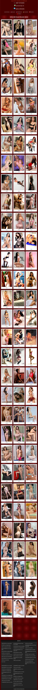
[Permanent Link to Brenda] (31, 356)
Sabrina (19, 539)
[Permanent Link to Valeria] (19, 279)
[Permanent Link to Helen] (19, 434)
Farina (7, 133)
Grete (31, 423)
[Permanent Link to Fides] (7, 86)
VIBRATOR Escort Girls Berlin (17, 679)
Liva (19, 268)
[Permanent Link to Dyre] (7, 279)
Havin (19, 307)
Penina (19, 500)
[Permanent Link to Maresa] (31, 182)
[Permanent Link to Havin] (19, 298)
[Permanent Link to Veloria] (7, 356)
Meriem (19, 384)
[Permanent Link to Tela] (31, 105)
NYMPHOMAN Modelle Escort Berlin (30, 657)
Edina (19, 481)
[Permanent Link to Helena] (19, 182)
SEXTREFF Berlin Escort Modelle (6, 678)
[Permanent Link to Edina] (19, 472)
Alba (6, 210)
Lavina (7, 326)
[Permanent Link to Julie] (19, 240)
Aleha (19, 171)
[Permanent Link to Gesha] (19, 453)
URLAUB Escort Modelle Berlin (17, 676)
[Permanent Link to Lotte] (31, 144)
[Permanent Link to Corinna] (19, 356)
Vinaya (31, 287)
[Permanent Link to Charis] (19, 47)
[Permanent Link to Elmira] (31, 376)
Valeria (19, 287)
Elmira (31, 384)
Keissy (19, 597)
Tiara (19, 423)
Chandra (31, 326)
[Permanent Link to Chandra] (31, 318)
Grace (7, 442)
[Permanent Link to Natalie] (7, 182)
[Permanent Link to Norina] (31, 434)
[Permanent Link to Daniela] (31, 492)
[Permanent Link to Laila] (7, 492)
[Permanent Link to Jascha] (7, 47)
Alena (7, 75)
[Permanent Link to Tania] (19, 86)
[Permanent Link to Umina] (7, 163)
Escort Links (3, 661)
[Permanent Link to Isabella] (19, 105)
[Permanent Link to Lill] (31, 202)
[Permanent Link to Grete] (31, 414)
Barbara (31, 616)
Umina (7, 171)
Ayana (7, 403)
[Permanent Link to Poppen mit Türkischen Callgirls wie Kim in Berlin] (31, 569)
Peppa (7, 268)
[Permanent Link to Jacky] (31, 240)
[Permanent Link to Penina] (19, 492)
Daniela (31, 500)
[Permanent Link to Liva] (19, 260)
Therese (7, 423)
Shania (31, 481)
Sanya (31, 345)
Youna (31, 268)
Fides (7, 94)
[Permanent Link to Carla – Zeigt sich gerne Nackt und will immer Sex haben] (19, 608)
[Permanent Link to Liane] (19, 337)
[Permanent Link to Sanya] (31, 337)
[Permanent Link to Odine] (7, 453)
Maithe (19, 519)
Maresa (31, 191)
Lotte (31, 152)
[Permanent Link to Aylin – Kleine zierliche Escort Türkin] (7, 588)
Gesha (19, 461)
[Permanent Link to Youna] (31, 260)
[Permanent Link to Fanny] (31, 86)
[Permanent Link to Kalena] (7, 105)
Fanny (31, 94)
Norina (31, 442)
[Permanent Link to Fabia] (19, 221)
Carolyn (7, 345)
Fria (31, 75)
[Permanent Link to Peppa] (7, 260)
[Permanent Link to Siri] (31, 124)
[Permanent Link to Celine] (7, 298)
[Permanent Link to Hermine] (7, 550)
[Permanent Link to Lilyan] (31, 28)
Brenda (31, 365)
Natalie (7, 191)
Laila (6, 500)
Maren (31, 229)
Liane (19, 345)
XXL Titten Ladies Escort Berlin (18, 681)
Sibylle (7, 577)
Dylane (31, 307)
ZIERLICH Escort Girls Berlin (17, 683)
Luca (19, 133)
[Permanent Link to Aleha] (19, 163)
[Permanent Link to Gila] (19, 318)
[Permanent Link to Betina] (7, 530)
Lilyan (31, 36)
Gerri (31, 597)
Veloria (7, 365)
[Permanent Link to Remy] (7, 28)
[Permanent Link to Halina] (7, 472)
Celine (7, 307)
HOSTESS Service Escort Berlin (18, 654)
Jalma (7, 229)
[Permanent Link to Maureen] (7, 511)
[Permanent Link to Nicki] (7, 144)
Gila (19, 326)
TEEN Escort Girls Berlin (17, 667)
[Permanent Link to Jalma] (7, 221)
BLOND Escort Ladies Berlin (6, 653)
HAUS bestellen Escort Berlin (17, 652)
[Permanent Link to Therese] (7, 414)
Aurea (7, 249)
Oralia (19, 75)
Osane (31, 539)
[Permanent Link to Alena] (7, 66)
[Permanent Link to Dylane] (31, 298)
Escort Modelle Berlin (19, 1)
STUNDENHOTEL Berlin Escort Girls (7, 682)
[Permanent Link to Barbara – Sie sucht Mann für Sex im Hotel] (31, 608)
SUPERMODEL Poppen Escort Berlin (18, 665)
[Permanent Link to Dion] (19, 28)
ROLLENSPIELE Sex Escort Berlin (7, 667)
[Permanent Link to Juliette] (19, 202)
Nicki (6, 152)
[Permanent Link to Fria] (31, 66)
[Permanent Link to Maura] (7, 376)
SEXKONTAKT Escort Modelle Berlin (7, 675)
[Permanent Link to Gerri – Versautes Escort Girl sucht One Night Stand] (31, 588)
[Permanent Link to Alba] (7, 202)
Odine (7, 461)
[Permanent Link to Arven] (31, 163)
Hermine (7, 558)
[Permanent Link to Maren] (31, 221)
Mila (31, 403)
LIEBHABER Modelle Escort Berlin (30, 649)
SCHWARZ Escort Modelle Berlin (6, 670)
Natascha (6, 635)
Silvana (19, 152)
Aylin (6, 597)
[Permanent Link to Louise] (19, 395)
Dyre (6, 287)
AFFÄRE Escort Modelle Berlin (6, 645)
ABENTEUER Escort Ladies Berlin (7, 643)
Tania (19, 94)
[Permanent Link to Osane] (31, 530)
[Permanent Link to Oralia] (19, 66)
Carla (19, 616)
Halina (7, 481)
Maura (7, 384)
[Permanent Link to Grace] (7, 434)
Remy (7, 36)
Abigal (19, 558)
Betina (7, 539)
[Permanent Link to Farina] (7, 124)
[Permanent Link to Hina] (31, 47)
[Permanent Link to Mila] (31, 395)
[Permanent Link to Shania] (31, 472)
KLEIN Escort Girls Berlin (29, 643)
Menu (19, 640)
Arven (31, 171)
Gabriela (31, 558)
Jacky (31, 249)
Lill (31, 210)
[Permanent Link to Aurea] (7, 240)
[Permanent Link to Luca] (19, 124)
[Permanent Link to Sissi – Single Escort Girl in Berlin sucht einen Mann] (7, 608)
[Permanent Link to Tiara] (19, 414)
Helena (19, 191)
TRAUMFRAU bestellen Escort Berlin (18, 671)
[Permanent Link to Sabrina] (19, 530)
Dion (19, 36)
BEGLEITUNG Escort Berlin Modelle (7, 651)
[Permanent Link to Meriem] (19, 376)
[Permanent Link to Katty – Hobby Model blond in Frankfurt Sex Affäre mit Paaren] (19, 569)
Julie (19, 249)
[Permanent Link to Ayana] (7, 395)
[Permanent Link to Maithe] (19, 511)
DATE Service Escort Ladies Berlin (7, 656)
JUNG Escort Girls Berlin (17, 660)
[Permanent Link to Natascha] (7, 627)
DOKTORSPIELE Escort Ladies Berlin (7, 658)
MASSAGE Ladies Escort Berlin (29, 654)
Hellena (31, 461)
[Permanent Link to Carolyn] (7, 337)
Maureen (6, 519)
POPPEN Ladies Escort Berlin (29, 659)
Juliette (19, 210)
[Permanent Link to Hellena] (31, 453)
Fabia (19, 229)
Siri (31, 133)
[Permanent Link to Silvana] (19, 144)
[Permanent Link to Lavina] (7, 318)
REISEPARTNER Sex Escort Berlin (7, 665)
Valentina (31, 519)
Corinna (19, 365)
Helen (19, 442)
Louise (19, 403)
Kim (31, 577)
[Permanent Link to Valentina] (31, 511)
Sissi (6, 616)
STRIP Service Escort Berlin (6, 680)
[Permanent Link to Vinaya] (31, 279)
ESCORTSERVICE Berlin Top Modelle (18, 646)
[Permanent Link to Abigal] (19, 550)
